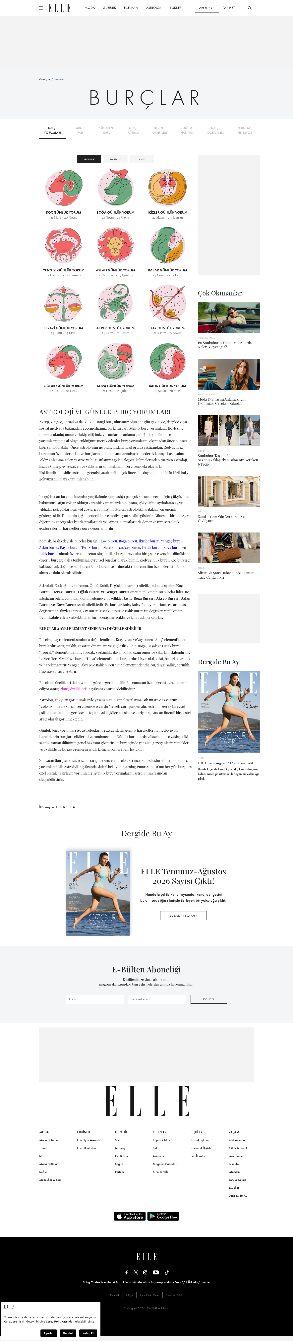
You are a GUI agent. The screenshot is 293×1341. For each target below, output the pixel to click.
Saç (117, 1140)
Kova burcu (172, 547)
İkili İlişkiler (198, 1156)
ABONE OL (207, 8)
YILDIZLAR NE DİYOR (244, 130)
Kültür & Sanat (238, 1148)
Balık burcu (48, 553)
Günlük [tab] (89, 159)
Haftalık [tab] (115, 159)
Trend (42, 1148)
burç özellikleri (74, 688)
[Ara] (250, 8)
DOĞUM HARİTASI (187, 130)
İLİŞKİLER (175, 7)
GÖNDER (208, 999)
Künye (129, 1295)
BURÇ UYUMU (133, 130)
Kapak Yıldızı (161, 1140)
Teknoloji (234, 1164)
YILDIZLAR (159, 1132)
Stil (41, 1156)
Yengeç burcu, (172, 541)
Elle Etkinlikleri (86, 1148)
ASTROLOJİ (153, 7)
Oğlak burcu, (152, 547)
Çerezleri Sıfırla (174, 1295)
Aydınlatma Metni (149, 1295)
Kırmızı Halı (160, 1172)
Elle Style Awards (88, 1140)
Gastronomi (236, 1156)
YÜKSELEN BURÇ (107, 130)
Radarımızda (237, 1140)
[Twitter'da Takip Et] (136, 1272)
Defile (43, 1172)
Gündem (158, 1156)
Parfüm (119, 1172)
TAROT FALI (80, 130)
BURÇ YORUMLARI (52, 130)
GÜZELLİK (109, 7)
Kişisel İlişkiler (200, 1140)
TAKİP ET (229, 7)
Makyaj (120, 1148)
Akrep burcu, (113, 547)
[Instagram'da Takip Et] (145, 1272)
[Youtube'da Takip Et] (155, 1272)
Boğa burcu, (129, 541)
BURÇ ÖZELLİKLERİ (215, 130)
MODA (90, 7)
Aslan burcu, (49, 547)
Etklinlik (83, 1132)
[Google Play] (163, 1216)
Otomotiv (234, 1172)
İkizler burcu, (150, 541)
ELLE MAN (131, 7)
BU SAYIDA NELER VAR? (183, 915)
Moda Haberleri (49, 1140)
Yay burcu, (132, 547)
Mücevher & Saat (50, 1180)
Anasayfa (44, 79)
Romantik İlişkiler (201, 1148)
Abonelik (114, 1295)
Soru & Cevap (237, 1180)
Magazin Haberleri (165, 1164)
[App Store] (130, 1216)
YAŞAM (234, 1132)
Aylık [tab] (142, 159)
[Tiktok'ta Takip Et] (166, 1272)
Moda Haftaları (49, 1164)
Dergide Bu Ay (238, 1196)
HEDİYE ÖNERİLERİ (159, 130)
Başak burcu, (70, 547)
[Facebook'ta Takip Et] (126, 1272)
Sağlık (119, 1164)
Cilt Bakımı (122, 1156)
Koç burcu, (109, 541)
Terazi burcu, (91, 547)
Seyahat (234, 1188)
